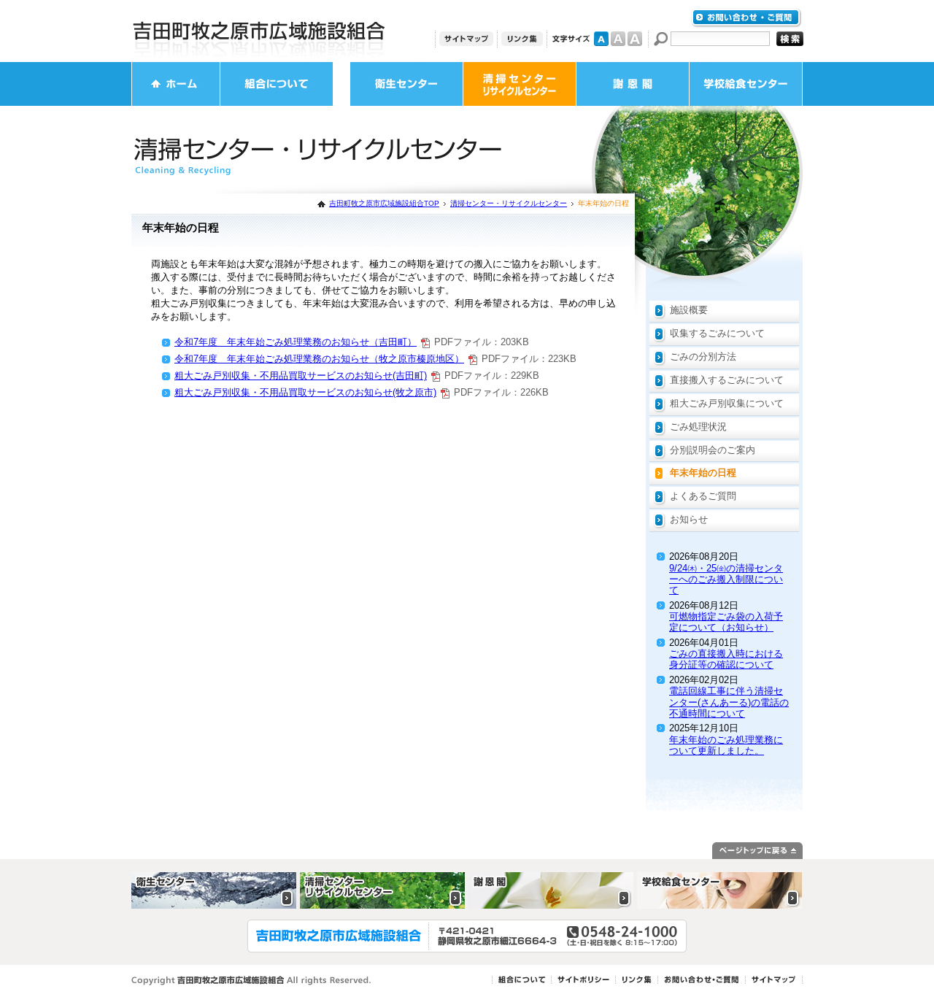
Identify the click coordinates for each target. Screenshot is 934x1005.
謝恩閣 (632, 84)
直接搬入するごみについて (727, 379)
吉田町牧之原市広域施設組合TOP (384, 203)
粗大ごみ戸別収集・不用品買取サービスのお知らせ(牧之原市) (305, 392)
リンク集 (522, 38)
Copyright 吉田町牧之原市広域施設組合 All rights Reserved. (251, 980)
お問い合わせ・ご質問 (746, 18)
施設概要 (689, 309)
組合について (276, 84)
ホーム (176, 84)
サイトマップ (466, 38)
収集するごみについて (717, 333)
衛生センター (406, 84)
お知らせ (689, 519)
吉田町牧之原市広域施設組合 (259, 31)
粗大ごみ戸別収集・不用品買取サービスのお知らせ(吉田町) (300, 375)
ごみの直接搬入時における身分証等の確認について (726, 659)
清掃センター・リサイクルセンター (519, 84)
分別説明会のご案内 (712, 449)
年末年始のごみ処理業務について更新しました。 (726, 745)
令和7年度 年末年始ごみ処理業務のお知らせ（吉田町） (295, 341)
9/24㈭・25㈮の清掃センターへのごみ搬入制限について (726, 579)
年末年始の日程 (703, 472)
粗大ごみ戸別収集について (727, 403)
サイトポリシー (583, 980)
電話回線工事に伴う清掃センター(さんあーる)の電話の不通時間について (729, 702)
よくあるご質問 (703, 495)
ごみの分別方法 (703, 356)
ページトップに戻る (757, 850)
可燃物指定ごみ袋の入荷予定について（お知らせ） (726, 622)
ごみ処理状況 (698, 426)
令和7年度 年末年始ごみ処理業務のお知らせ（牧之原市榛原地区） (319, 358)
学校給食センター (746, 84)
